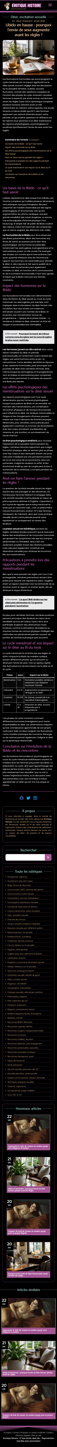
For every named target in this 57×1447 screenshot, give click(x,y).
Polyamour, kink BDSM (17, 983)
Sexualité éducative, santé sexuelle (22, 1073)
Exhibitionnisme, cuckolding (19, 936)
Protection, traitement (16, 1005)
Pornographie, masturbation (19, 988)
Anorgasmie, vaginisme (17, 877)
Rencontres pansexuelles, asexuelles (22, 1048)
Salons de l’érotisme (16, 1060)
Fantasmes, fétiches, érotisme (20, 941)
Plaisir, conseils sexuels (17, 979)
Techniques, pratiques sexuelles (20, 1082)
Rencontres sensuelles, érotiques (21, 1052)
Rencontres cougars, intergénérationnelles (25, 1030)
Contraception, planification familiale (22, 902)
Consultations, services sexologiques (23, 898)
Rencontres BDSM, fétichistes (19, 1022)
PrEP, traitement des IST (17, 1001)
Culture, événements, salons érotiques (23, 911)
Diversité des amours (16, 919)
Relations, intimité (15, 1018)
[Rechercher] (48, 857)
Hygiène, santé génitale (17, 949)
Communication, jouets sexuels (20, 894)
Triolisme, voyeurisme (16, 1086)
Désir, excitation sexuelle (17, 915)
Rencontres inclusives (16, 1035)
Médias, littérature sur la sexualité (21, 966)
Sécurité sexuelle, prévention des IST (22, 1069)
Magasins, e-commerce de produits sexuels (25, 962)
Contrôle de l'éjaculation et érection (22, 906)
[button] (50, 5)
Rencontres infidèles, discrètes (20, 1039)
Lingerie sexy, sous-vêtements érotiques (24, 954)
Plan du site (36, 1435)
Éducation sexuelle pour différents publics (25, 928)
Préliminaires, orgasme (17, 996)
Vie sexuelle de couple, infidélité (20, 1090)
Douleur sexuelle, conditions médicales (23, 924)
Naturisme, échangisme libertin (20, 971)
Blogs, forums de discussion (19, 885)
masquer (34, 140)
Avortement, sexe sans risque (20, 881)
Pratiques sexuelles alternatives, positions (25, 992)
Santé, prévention (14, 1065)
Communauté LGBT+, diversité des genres (25, 889)
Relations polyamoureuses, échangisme (24, 1013)
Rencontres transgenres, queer (20, 1056)
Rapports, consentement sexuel (20, 1009)
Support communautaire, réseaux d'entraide (26, 1078)
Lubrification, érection (16, 958)
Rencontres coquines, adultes (19, 1026)
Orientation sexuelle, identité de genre (23, 975)
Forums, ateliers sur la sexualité (20, 945)
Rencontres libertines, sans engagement (24, 1043)
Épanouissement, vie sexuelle (19, 932)
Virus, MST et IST (14, 1095)
